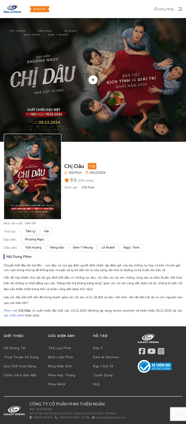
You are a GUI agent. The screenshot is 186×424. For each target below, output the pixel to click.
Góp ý (98, 348)
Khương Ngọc (34, 239)
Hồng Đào (57, 247)
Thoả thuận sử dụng (21, 357)
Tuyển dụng (103, 375)
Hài (46, 231)
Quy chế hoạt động (20, 366)
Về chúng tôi (15, 348)
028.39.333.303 (42, 417)
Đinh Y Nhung (83, 247)
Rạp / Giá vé (103, 366)
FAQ (96, 384)
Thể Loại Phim (59, 348)
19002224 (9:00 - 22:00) (74, 417)
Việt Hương (33, 247)
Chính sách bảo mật (20, 375)
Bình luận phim (60, 357)
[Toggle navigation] (180, 9)
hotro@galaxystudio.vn (111, 417)
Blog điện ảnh (60, 366)
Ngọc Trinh (132, 247)
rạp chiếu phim (14, 315)
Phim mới (10, 310)
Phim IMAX (57, 384)
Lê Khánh (108, 247)
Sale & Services (106, 357)
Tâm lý (30, 231)
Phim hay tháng (61, 375)
